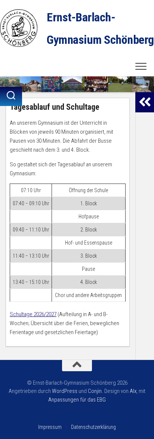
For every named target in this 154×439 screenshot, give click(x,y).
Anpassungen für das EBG (77, 399)
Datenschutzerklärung (93, 427)
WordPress (64, 391)
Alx (133, 391)
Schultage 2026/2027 (33, 314)
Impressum (50, 427)
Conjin (95, 391)
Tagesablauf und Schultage (54, 107)
